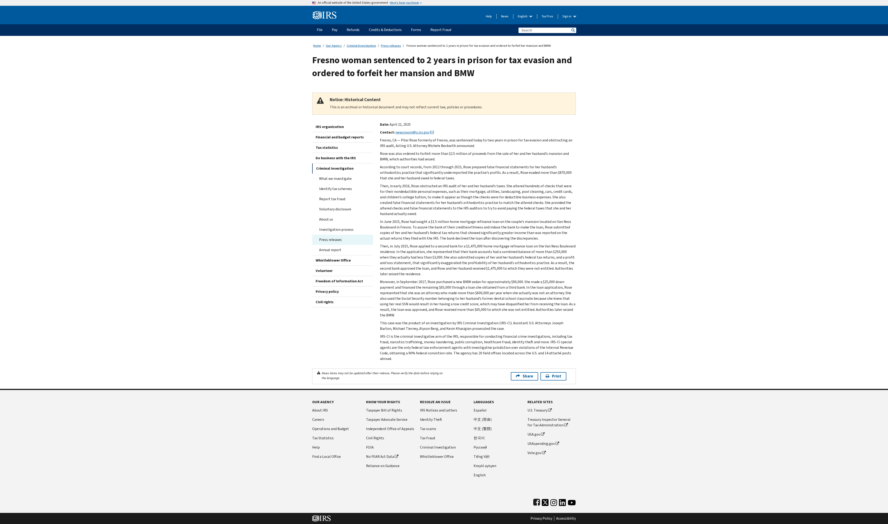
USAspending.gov (541, 443)
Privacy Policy (541, 518)
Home (317, 46)
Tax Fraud (427, 438)
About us (326, 219)
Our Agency (334, 46)
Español (480, 410)
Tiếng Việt (482, 456)
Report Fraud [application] (440, 29)
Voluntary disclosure (335, 209)
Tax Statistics (323, 438)
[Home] (324, 13)
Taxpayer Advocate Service (386, 419)
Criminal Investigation (361, 46)
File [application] (320, 29)
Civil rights (324, 301)
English (523, 16)
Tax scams (428, 428)
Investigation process (336, 229)
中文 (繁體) (483, 428)
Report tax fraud (332, 198)
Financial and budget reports (340, 137)
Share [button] (528, 376)
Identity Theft (431, 419)
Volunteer (324, 270)
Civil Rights (375, 438)
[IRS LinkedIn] (562, 501)
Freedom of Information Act (339, 281)
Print (556, 376)
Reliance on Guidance (383, 465)
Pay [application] (334, 29)
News (505, 16)
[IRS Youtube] (572, 501)
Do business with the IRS (336, 158)
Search (573, 30)
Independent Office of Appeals (390, 428)
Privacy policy (327, 291)
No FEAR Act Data (380, 456)
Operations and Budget (330, 428)
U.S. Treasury (537, 410)
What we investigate (335, 178)
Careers (318, 419)
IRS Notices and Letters (438, 410)
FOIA (370, 447)
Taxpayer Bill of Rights (384, 410)
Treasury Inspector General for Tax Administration (548, 422)
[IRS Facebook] (536, 501)
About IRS (320, 410)
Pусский (480, 447)
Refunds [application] (353, 29)
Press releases (391, 46)
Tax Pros (547, 16)
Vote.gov (534, 452)
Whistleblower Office (333, 260)
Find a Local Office (326, 456)
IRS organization (330, 126)
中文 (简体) (483, 419)
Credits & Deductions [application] (385, 29)
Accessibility (566, 518)
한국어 (479, 438)
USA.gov (533, 434)
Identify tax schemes (335, 188)
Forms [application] (416, 29)
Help (489, 16)
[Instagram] (553, 501)
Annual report (330, 249)
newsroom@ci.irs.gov (412, 132)
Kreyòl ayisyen (485, 465)
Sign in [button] (567, 16)
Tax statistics (327, 147)
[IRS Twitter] (545, 501)
